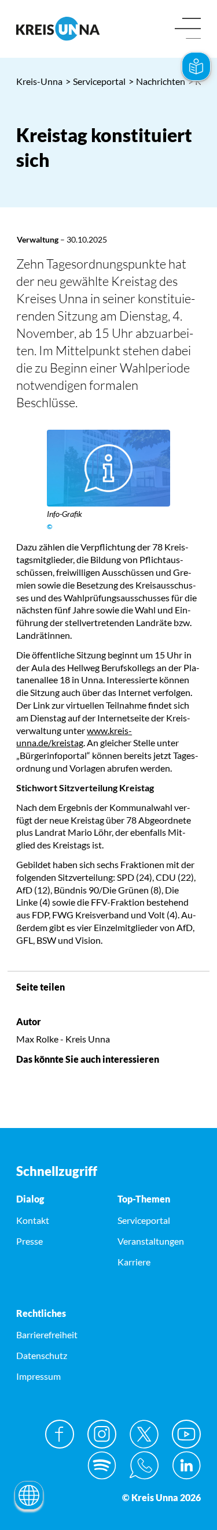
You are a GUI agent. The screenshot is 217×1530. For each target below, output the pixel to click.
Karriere (133, 1261)
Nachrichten (156, 81)
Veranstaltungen (150, 1240)
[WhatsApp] (144, 1465)
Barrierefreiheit (47, 1334)
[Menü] (188, 29)
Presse (29, 1240)
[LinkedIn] (186, 1465)
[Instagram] (101, 1434)
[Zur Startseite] (58, 28)
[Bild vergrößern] (108, 468)
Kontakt (32, 1220)
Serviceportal (95, 81)
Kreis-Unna (39, 81)
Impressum (38, 1376)
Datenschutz (41, 1355)
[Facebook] (59, 1434)
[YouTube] (186, 1434)
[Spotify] (101, 1465)
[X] (144, 1434)
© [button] (50, 526)
